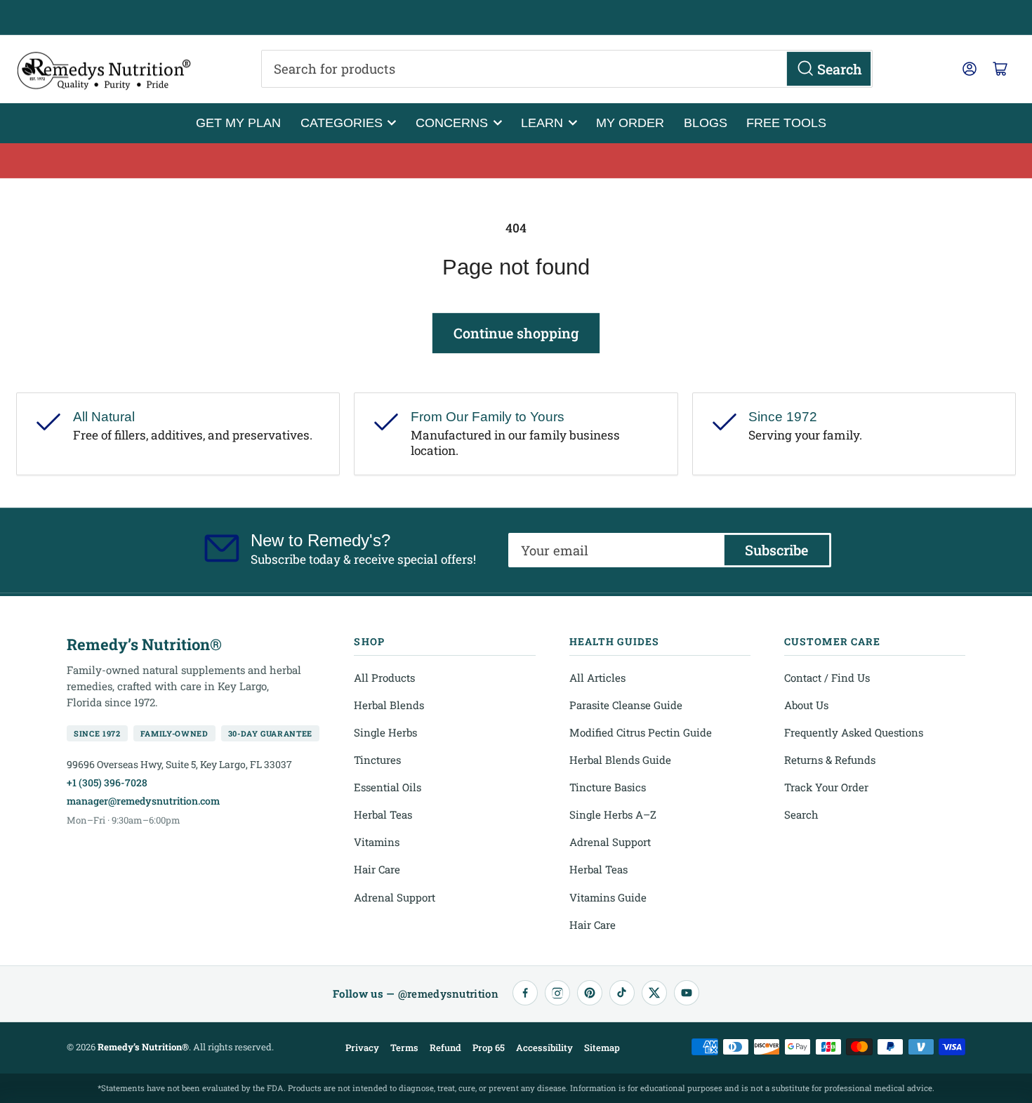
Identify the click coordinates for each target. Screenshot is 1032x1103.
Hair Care (377, 869)
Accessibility (544, 1047)
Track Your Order (826, 787)
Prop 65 (488, 1047)
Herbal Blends (389, 705)
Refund (445, 1047)
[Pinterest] (589, 992)
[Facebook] (525, 992)
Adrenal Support (394, 897)
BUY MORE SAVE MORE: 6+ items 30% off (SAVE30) (516, 161)
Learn (542, 122)
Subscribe (776, 550)
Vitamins (376, 842)
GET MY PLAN (238, 122)
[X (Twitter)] (654, 992)
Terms (404, 1047)
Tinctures (377, 760)
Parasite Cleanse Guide (625, 705)
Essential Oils (387, 787)
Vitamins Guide (608, 897)
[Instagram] (557, 992)
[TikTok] (622, 992)
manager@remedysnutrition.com (143, 800)
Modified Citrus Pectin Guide (640, 732)
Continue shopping (516, 333)
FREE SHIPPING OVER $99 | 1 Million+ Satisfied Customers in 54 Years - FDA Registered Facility (516, 17)
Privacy (362, 1047)
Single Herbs (385, 732)
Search (801, 814)
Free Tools (786, 122)
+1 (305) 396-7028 (107, 782)
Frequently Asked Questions (853, 732)
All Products (384, 678)
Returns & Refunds (829, 760)
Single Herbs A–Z (612, 814)
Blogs (705, 122)
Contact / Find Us (827, 678)
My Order (630, 122)
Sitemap (602, 1047)
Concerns (452, 122)
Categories (341, 122)
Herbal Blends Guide (620, 760)
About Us (806, 705)
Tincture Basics (607, 787)
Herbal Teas (383, 814)
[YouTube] (686, 992)
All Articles (597, 678)
